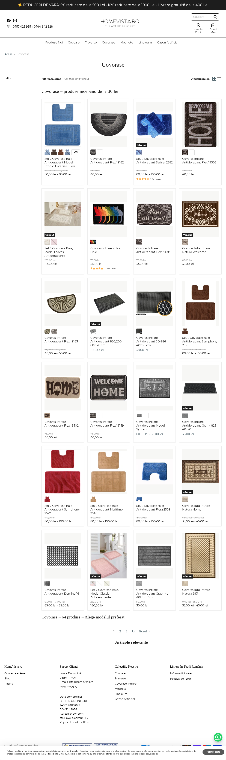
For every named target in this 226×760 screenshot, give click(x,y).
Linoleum (145, 42)
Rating (8, 683)
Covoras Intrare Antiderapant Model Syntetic (150, 425)
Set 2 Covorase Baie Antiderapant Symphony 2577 (62, 509)
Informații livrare (181, 673)
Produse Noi (54, 42)
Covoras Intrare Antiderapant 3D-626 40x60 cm (151, 341)
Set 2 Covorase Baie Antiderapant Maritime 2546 (106, 509)
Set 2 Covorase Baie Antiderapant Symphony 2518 (199, 341)
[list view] (219, 78)
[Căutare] (215, 17)
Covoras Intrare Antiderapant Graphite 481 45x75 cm (152, 593)
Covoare (74, 42)
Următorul (139, 631)
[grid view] (214, 78)
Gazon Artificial (167, 42)
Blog (7, 678)
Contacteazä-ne (14, 673)
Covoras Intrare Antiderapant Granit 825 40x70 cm (199, 425)
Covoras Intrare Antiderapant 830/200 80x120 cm (106, 341)
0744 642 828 (43, 26)
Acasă (8, 54)
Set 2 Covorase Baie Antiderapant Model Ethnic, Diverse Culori (59, 162)
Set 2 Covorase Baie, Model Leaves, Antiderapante (58, 252)
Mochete (126, 42)
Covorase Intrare (125, 683)
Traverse (91, 42)
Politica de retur (180, 678)
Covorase (108, 42)
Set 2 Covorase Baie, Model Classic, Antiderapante (104, 593)
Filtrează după (51, 78)
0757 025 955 (22, 26)
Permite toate (213, 752)
